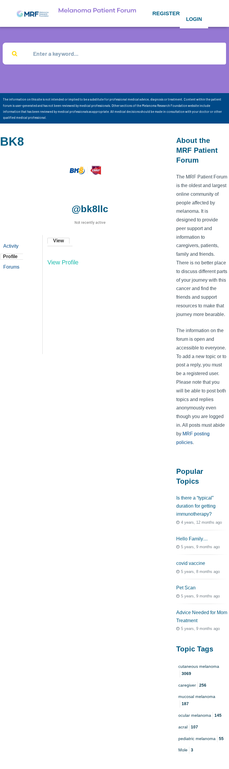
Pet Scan (186, 587)
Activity (10, 246)
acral (188, 727)
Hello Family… (192, 538)
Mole (185, 750)
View (58, 240)
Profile (10, 256)
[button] (166, 13)
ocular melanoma (200, 715)
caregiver (192, 685)
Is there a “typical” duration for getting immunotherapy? (196, 506)
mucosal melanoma (196, 700)
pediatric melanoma (201, 738)
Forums (11, 266)
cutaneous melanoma (198, 670)
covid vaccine (190, 563)
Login (194, 19)
